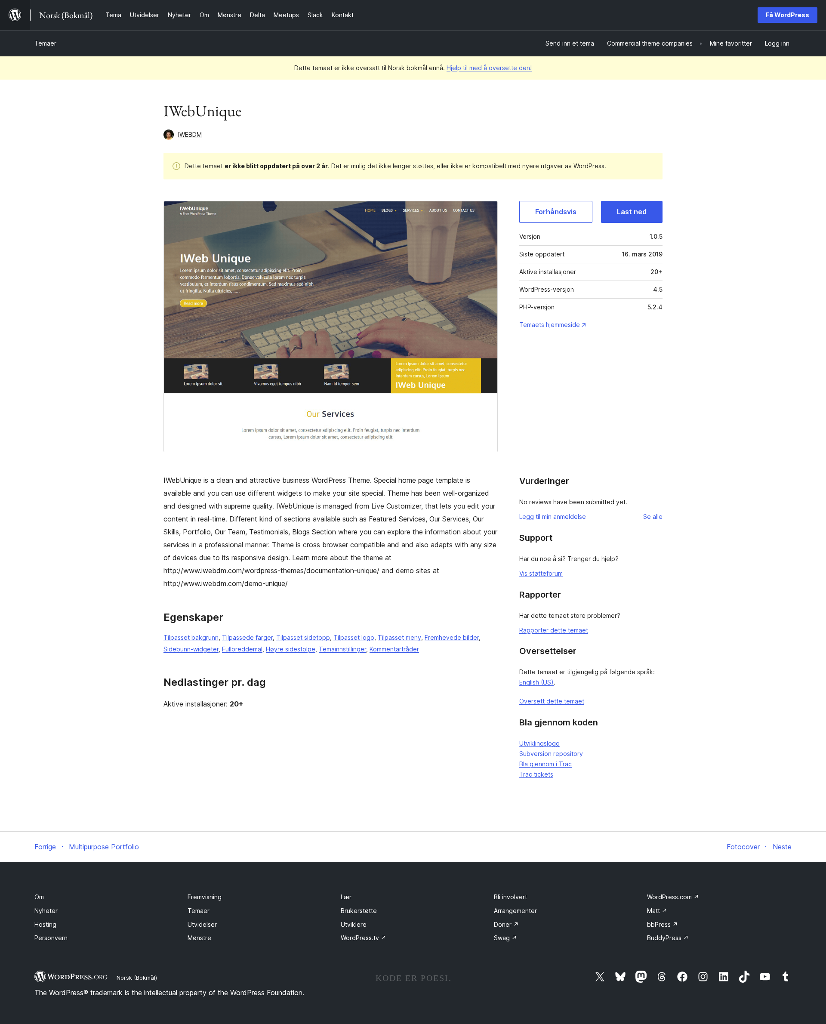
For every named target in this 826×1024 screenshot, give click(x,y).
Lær (346, 897)
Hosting (45, 924)
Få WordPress (787, 15)
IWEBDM (190, 134)
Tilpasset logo (353, 637)
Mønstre (199, 937)
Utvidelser (202, 924)
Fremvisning (205, 897)
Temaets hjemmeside (549, 324)
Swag (505, 937)
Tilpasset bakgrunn (191, 637)
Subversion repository (551, 753)
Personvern (51, 937)
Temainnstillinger (342, 649)
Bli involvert (510, 897)
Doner (506, 924)
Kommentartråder (394, 649)
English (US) (536, 682)
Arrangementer (515, 910)
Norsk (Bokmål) (137, 977)
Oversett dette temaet (551, 701)
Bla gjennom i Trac (545, 764)
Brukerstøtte (359, 910)
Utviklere (354, 924)
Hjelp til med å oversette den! (489, 67)
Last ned (632, 211)
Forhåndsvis (555, 211)
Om (39, 897)
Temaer (45, 43)
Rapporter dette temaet (553, 630)
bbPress (662, 924)
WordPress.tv (363, 937)
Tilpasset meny (399, 637)
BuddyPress (668, 937)
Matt (657, 910)
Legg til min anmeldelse (552, 516)
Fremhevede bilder (452, 637)
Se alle (653, 516)
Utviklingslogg (539, 743)
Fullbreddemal (242, 649)
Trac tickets (536, 774)
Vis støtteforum (541, 573)
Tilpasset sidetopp (303, 637)
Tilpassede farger (247, 637)
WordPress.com (673, 897)
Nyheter (46, 910)
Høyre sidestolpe (290, 649)
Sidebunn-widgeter (191, 649)
